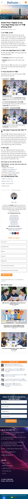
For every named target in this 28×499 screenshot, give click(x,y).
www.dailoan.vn (16, 230)
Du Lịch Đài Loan (14, 222)
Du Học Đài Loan (6, 471)
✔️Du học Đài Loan (7, 178)
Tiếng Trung (14, 279)
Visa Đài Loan (14, 221)
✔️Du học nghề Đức (8, 183)
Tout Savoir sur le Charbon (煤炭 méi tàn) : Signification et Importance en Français (15, 370)
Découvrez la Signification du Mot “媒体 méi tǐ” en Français (15, 375)
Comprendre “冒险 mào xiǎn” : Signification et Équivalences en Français (13, 385)
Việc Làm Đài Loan (14, 218)
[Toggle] (25, 463)
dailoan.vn (10, 455)
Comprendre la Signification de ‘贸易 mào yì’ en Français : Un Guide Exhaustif (16, 380)
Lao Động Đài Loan (14, 216)
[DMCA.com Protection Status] (14, 497)
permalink (3, 281)
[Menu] (2, 2)
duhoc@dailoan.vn (11, 171)
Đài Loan (14, 29)
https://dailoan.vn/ (12, 169)
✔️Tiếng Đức (5, 186)
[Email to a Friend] (15, 233)
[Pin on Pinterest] (18, 233)
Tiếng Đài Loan (14, 224)
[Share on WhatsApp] (10, 233)
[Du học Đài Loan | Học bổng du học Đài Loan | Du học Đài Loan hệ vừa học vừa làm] (14, 2)
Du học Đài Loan (14, 215)
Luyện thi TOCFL (6, 468)
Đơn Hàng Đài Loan (14, 219)
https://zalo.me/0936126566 (15, 228)
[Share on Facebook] (13, 233)
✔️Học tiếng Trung (7, 181)
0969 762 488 (18, 448)
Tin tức (4, 473)
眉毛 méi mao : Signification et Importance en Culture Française (14, 365)
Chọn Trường (5, 463)
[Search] (26, 2)
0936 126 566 (10, 167)
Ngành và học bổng (7, 465)
